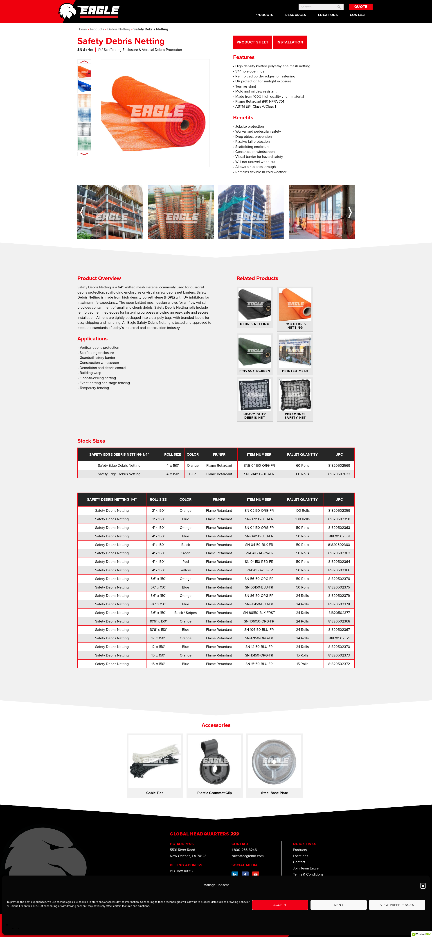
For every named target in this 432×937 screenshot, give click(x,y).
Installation (290, 42)
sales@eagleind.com (248, 855)
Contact (358, 14)
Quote (360, 6)
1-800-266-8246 (244, 849)
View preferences (397, 904)
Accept (280, 904)
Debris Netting (118, 29)
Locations (328, 14)
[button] (423, 886)
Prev (84, 61)
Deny (338, 904)
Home (82, 29)
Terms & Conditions (308, 874)
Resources (295, 14)
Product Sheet (252, 42)
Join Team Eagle (306, 868)
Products (263, 14)
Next (84, 154)
